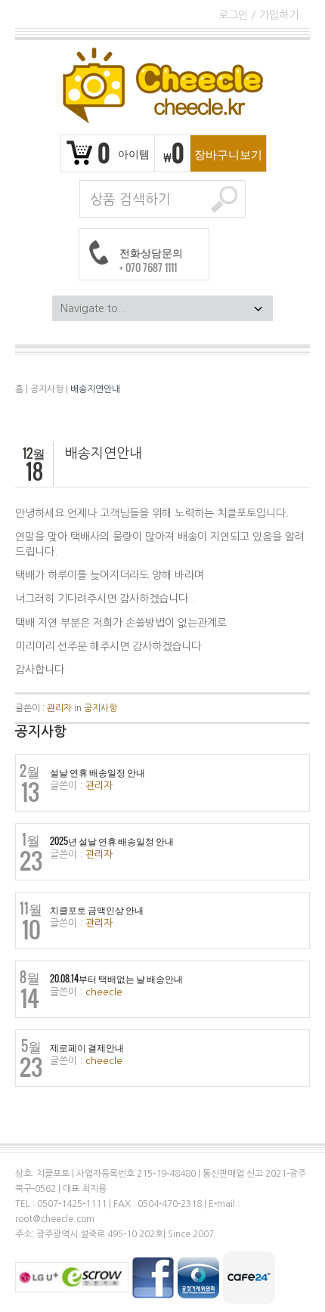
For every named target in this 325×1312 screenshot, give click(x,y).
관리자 (59, 708)
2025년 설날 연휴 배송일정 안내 (112, 841)
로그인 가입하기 (258, 15)
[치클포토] (162, 85)
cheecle (103, 992)
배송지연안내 (95, 389)
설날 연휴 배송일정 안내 (97, 772)
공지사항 (46, 389)
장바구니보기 (228, 153)
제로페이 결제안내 (87, 1047)
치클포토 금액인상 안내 (97, 910)
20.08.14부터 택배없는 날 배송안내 (116, 979)
